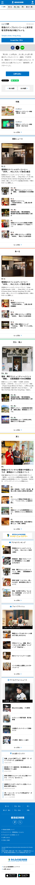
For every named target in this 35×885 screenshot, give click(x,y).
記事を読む (17, 74)
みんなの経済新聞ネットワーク (17, 860)
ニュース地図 (5, 24)
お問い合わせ (6, 837)
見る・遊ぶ (17, 7)
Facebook (15, 822)
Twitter (20, 822)
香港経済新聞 (17, 2)
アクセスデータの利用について (11, 835)
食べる (10, 7)
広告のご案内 (6, 840)
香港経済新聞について (8, 829)
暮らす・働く (29, 7)
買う (23, 7)
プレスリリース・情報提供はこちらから (13, 832)
